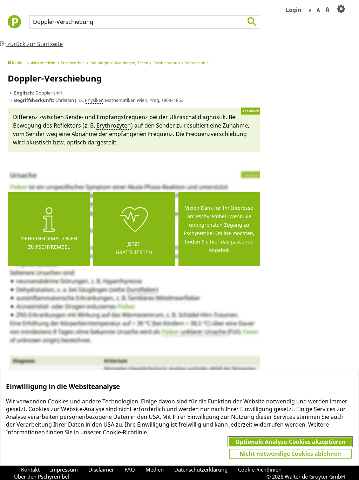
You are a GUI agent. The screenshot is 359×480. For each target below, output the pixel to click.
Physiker (94, 100)
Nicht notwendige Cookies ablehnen (290, 454)
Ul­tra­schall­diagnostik (197, 117)
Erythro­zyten (113, 125)
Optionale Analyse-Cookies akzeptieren (290, 442)
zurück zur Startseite (34, 44)
